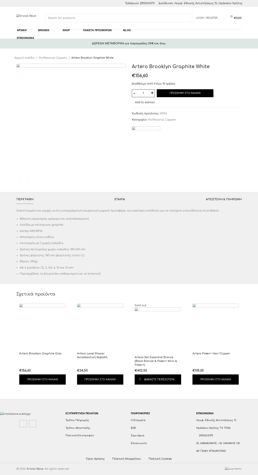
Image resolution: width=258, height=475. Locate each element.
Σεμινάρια (137, 435)
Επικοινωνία (139, 443)
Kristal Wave (35, 468)
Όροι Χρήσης (95, 458)
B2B (133, 428)
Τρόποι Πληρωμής (77, 420)
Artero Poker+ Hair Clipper (211, 353)
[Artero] (146, 140)
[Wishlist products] (222, 18)
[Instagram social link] (32, 423)
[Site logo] (26, 17)
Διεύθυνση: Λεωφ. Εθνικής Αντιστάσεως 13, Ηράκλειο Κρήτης (200, 3)
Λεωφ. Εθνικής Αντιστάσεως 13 (216, 420)
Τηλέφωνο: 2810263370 (140, 3)
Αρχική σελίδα (24, 57)
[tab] (24, 197)
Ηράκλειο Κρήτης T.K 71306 (213, 428)
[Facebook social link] (23, 423)
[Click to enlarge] (24, 177)
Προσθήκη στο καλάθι (185, 93)
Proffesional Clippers (53, 57)
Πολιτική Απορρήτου (126, 458)
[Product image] (158, 329)
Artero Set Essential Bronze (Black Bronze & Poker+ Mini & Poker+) (156, 361)
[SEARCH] (188, 18)
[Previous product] (234, 58)
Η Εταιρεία (138, 420)
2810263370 (206, 435)
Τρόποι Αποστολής (78, 428)
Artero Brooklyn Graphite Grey (40, 353)
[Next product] (242, 58)
